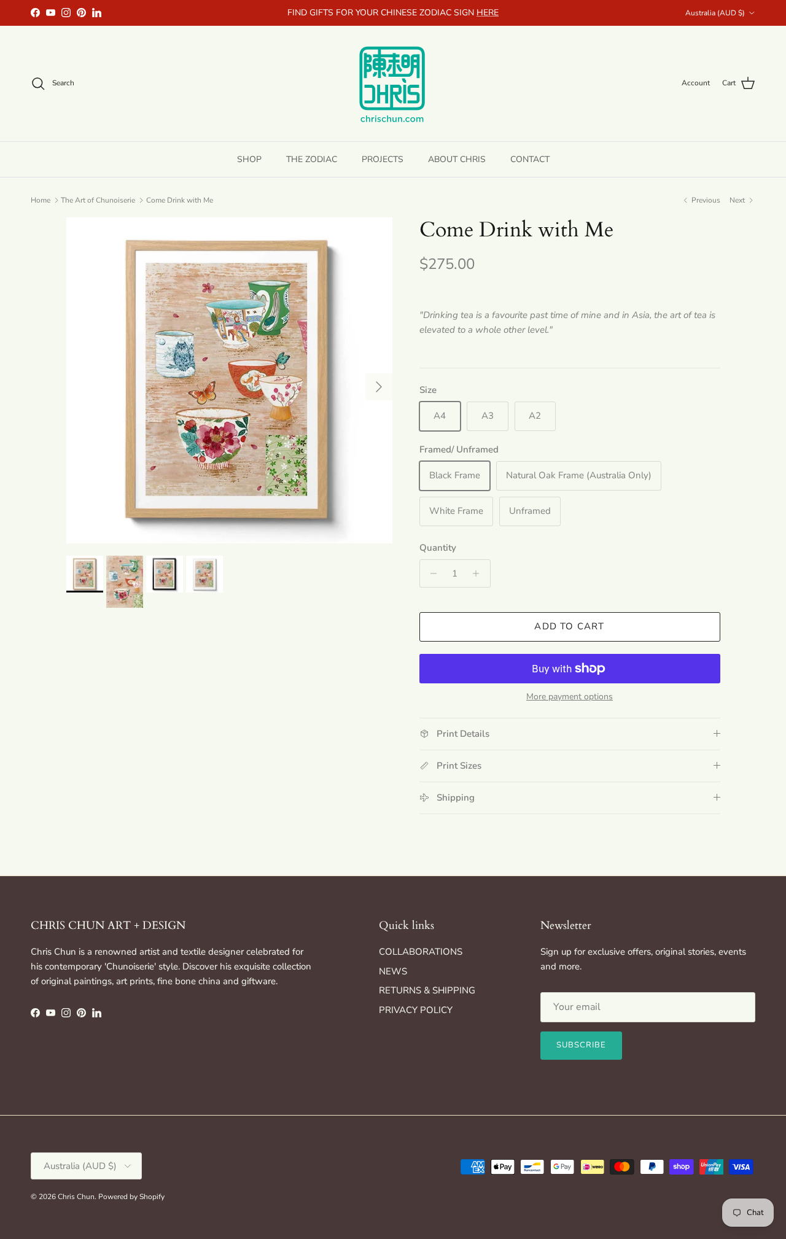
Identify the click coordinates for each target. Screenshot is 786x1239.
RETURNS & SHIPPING (427, 990)
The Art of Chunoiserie (98, 200)
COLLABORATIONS (420, 952)
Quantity (437, 548)
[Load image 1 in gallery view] (229, 380)
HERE (488, 12)
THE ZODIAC (311, 159)
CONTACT (530, 159)
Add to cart (569, 626)
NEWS (393, 971)
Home (40, 200)
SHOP (249, 159)
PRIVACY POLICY (416, 1010)
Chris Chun (76, 1197)
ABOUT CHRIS (457, 159)
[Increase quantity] (479, 573)
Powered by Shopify (131, 1197)
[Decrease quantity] (431, 573)
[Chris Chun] (393, 83)
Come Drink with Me (179, 200)
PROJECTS (382, 159)
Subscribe (581, 1045)
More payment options (569, 697)
